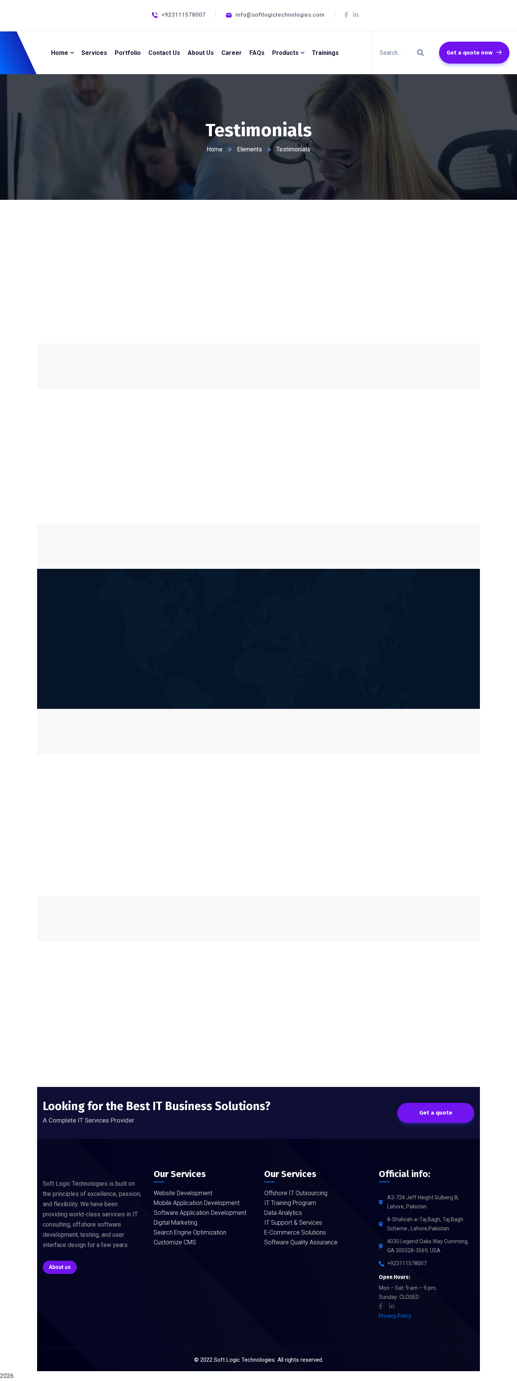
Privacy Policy (395, 1316)
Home (215, 149)
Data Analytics (283, 1212)
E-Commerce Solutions (295, 1232)
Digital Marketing (175, 1222)
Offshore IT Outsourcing (295, 1193)
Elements (249, 149)
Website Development (183, 1193)
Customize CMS (175, 1242)
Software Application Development (200, 1212)
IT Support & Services (293, 1222)
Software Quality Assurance (301, 1242)
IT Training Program (290, 1203)
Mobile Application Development (197, 1203)
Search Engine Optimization (190, 1232)
